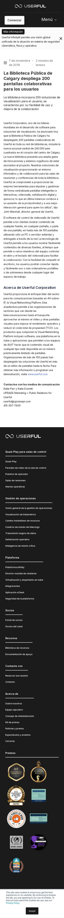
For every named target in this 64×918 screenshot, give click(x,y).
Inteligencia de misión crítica (20, 545)
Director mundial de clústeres (21, 573)
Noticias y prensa (14, 728)
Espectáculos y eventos (18, 735)
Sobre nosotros (13, 703)
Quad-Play (11, 461)
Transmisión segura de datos (20, 533)
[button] (50, 20)
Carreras (10, 741)
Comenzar (14, 20)
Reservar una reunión (16, 675)
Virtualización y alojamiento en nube (24, 580)
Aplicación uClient (14, 592)
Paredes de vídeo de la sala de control (25, 468)
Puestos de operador (16, 474)
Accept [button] (32, 910)
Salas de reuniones (15, 480)
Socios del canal (14, 626)
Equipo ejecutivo (14, 709)
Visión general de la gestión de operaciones (28, 508)
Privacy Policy (13, 902)
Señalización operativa (17, 539)
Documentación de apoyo (19, 654)
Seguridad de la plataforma (19, 598)
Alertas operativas (15, 486)
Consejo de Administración (19, 716)
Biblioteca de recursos (17, 648)
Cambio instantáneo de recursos (22, 520)
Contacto (10, 682)
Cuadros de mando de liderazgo (22, 527)
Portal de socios (14, 620)
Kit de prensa (12, 722)
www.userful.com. (38, 374)
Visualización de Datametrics (20, 514)
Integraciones (12, 586)
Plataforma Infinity (14, 567)
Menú (47, 19)
